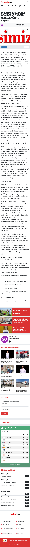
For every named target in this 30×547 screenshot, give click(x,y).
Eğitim (20, 6)
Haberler (3, 10)
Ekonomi (26, 6)
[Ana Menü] (27, 2)
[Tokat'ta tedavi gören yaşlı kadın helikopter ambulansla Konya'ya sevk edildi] (22, 353)
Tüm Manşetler (20, 528)
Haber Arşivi (20, 533)
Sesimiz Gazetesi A (14, 338)
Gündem (3, 6)
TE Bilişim (18, 544)
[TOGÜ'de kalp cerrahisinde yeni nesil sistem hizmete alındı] (7, 369)
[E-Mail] (10, 341)
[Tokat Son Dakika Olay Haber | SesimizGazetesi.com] (6, 2)
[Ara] (25, 2)
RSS (5, 540)
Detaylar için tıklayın (15, 464)
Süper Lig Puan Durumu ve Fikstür (7, 529)
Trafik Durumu (20, 524)
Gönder (4, 413)
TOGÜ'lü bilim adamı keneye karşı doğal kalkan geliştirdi (6, 389)
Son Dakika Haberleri (7, 533)
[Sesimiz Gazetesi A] (4, 339)
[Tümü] (28, 422)
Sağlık (9, 10)
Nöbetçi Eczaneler (7, 521)
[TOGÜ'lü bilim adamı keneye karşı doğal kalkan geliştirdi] (7, 383)
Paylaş (4, 46)
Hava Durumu (21, 521)
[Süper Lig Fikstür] (28, 470)
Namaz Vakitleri (6, 524)
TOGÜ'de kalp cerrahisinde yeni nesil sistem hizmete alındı (7, 375)
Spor (9, 6)
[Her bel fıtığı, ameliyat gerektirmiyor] (22, 369)
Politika (14, 6)
